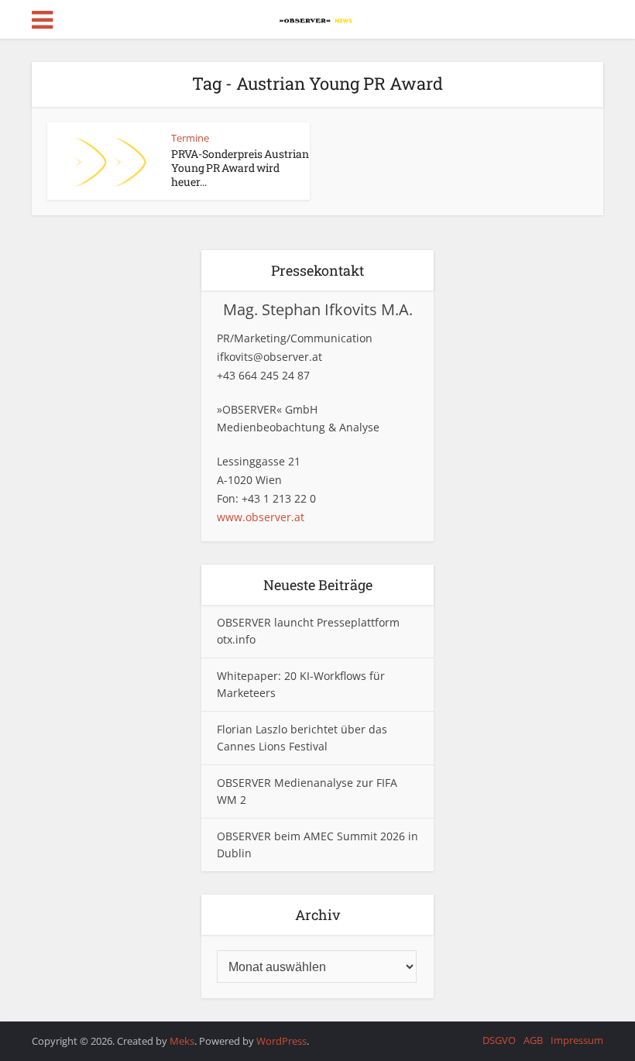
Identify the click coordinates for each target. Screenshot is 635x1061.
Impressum (577, 1040)
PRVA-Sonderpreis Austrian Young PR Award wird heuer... (240, 167)
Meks (182, 1041)
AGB (533, 1040)
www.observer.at (260, 517)
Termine (190, 138)
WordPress (281, 1041)
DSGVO (499, 1040)
